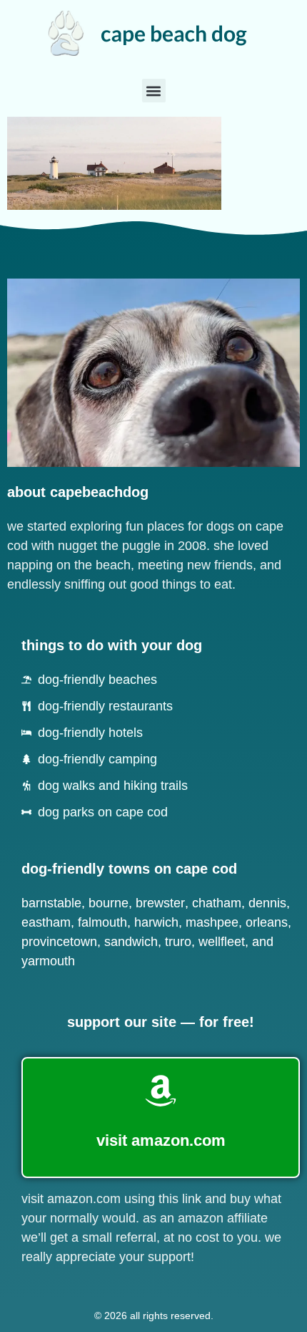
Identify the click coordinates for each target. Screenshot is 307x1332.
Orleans (267, 922)
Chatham (216, 903)
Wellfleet (221, 942)
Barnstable (51, 903)
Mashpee (212, 922)
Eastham (46, 922)
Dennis (267, 903)
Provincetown (59, 942)
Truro (178, 942)
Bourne (109, 903)
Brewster (160, 903)
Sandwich (131, 942)
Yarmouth (48, 961)
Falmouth (102, 922)
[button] (154, 90)
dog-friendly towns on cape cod (129, 869)
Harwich (156, 922)
